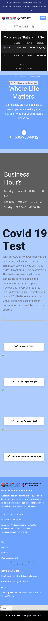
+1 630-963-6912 (24, 137)
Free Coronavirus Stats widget (25, 83)
